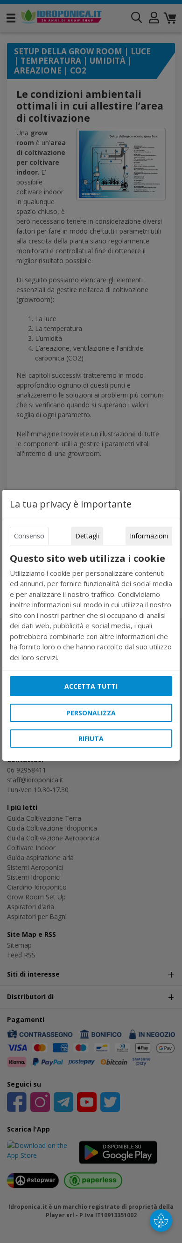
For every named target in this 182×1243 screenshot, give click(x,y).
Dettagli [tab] (87, 535)
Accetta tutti (91, 686)
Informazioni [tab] (149, 535)
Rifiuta (91, 738)
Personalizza (91, 712)
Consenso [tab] (29, 535)
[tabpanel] (91, 608)
